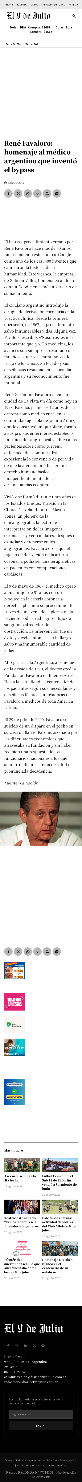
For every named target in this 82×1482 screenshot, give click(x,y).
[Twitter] (18, 193)
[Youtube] (43, 1346)
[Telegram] (57, 193)
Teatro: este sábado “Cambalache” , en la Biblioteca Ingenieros (21, 1222)
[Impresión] (47, 193)
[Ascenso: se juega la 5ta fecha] (22, 1165)
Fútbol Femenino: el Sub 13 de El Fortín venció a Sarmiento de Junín (59, 1182)
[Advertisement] (41, 91)
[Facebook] (8, 193)
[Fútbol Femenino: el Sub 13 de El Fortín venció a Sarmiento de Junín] (60, 1165)
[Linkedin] (26, 1346)
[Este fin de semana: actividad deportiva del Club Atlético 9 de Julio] (60, 1207)
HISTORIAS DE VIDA (21, 44)
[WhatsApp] (28, 193)
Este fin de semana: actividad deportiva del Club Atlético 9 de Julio (58, 1224)
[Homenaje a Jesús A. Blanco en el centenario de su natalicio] (60, 1248)
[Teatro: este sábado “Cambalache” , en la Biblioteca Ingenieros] (22, 1207)
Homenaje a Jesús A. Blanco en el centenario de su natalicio (58, 1266)
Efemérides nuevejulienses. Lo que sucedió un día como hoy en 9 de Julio (22, 1266)
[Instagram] (17, 1346)
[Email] (37, 193)
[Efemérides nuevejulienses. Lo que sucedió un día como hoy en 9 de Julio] (22, 1248)
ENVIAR (41, 1426)
